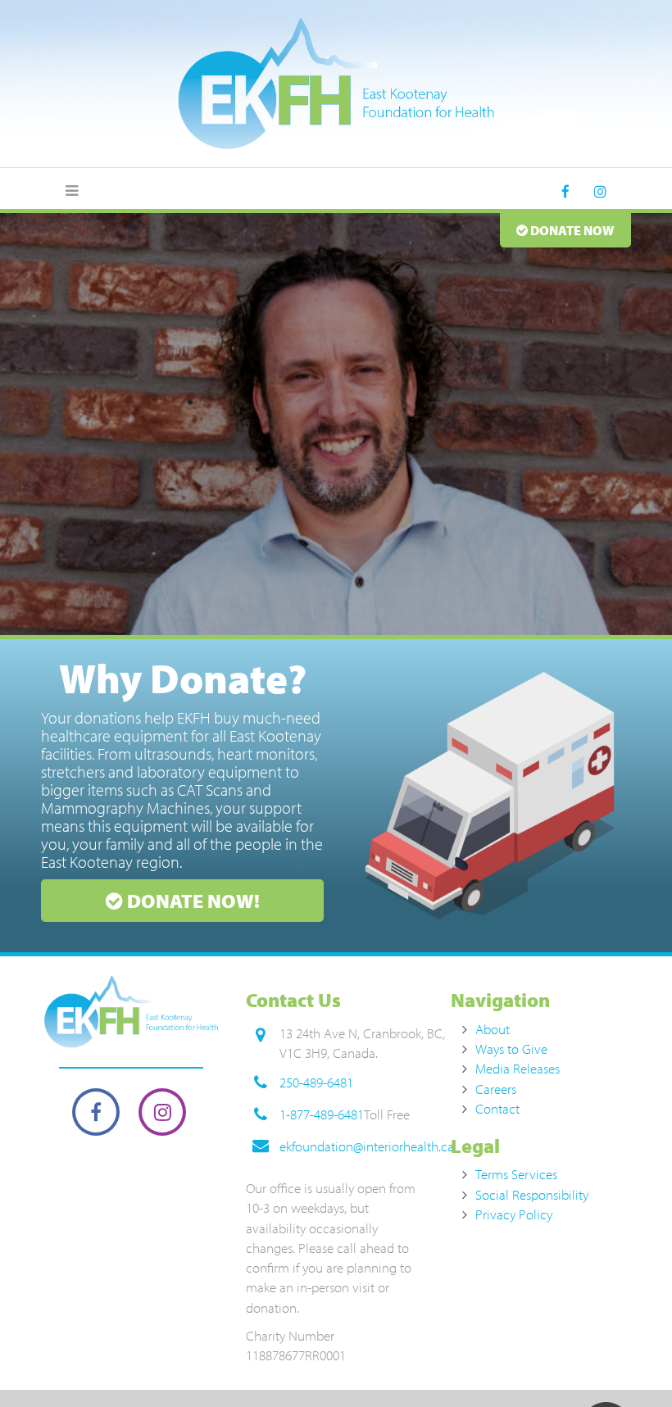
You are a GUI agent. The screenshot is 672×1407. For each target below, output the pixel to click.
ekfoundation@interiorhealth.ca (366, 1146)
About (492, 1028)
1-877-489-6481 (321, 1114)
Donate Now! (191, 900)
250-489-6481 (316, 1082)
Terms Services (516, 1173)
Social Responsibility (531, 1194)
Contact (497, 1108)
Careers (495, 1088)
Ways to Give (511, 1048)
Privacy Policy (513, 1214)
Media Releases (517, 1068)
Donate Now (571, 230)
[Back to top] (626, 1361)
